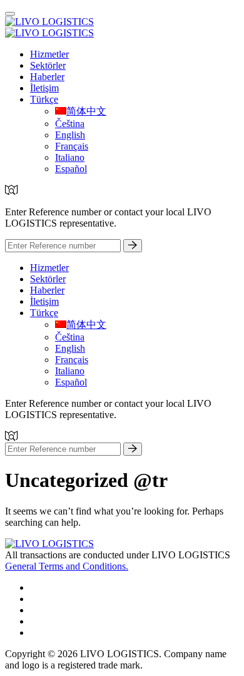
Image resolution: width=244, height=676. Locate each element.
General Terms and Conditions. (66, 566)
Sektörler (48, 65)
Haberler (47, 76)
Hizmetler (49, 54)
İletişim (44, 88)
